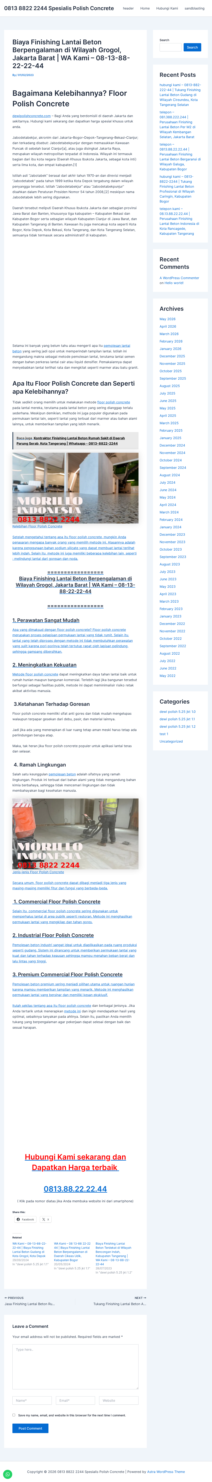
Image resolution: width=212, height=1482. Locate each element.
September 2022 (173, 646)
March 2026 (169, 334)
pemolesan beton (62, 774)
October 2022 (171, 638)
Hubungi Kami (167, 8)
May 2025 (168, 408)
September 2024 (173, 468)
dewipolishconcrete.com (31, 116)
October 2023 (171, 549)
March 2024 (169, 512)
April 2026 (168, 326)
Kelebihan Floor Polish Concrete (37, 526)
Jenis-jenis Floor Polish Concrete (38, 872)
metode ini (72, 1011)
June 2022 (168, 668)
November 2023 (172, 542)
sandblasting (195, 8)
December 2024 (172, 445)
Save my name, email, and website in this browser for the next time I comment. (72, 1415)
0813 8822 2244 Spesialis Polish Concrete (59, 8)
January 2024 (170, 527)
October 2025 (171, 371)
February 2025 (171, 430)
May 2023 (168, 586)
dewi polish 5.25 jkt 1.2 (178, 726)
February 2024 (171, 520)
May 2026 (168, 319)
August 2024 (170, 475)
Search (164, 40)
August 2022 (170, 653)
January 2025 (170, 438)
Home (145, 8)
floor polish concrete (113, 402)
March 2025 (169, 423)
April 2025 (168, 415)
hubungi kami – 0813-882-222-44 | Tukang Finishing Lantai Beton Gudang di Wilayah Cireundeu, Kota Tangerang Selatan (180, 95)
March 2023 (169, 601)
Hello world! (174, 283)
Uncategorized (171, 741)
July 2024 (167, 482)
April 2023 (168, 594)
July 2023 (167, 572)
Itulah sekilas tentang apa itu (35, 1005)
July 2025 (167, 393)
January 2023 (170, 616)
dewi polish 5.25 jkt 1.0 (178, 712)
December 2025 (172, 356)
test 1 (164, 734)
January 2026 (170, 349)
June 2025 (168, 401)
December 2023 (172, 534)
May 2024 (168, 497)
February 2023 (171, 609)
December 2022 (172, 624)
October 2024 (171, 460)
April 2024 (168, 505)
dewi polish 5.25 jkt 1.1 (177, 719)
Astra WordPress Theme (166, 1472)
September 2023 (173, 557)
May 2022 (168, 676)
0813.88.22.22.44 (75, 1188)
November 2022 (172, 631)
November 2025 (172, 363)
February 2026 (171, 341)
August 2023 (170, 564)
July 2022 (167, 661)
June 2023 (168, 579)
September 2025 (173, 378)
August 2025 (170, 386)
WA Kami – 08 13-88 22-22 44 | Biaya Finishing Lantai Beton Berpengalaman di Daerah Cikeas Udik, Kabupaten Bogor (72, 1252)
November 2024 (172, 453)
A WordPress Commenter (179, 278)
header (128, 8)
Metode (18, 674)
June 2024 (168, 490)
